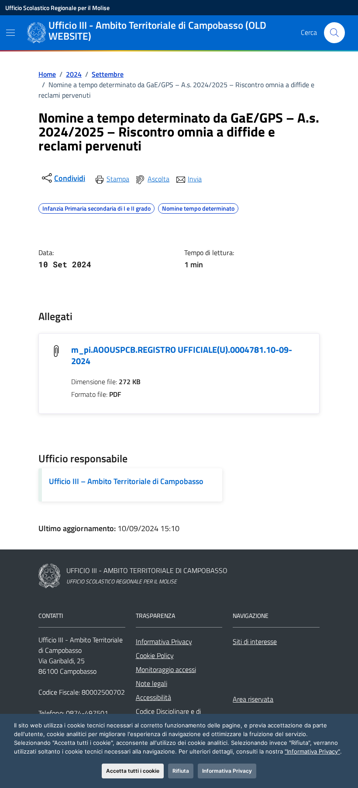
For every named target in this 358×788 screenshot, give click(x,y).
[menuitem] (111, 179)
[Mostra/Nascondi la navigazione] (10, 32)
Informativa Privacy (164, 641)
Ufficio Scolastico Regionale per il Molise (57, 7)
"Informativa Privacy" (312, 751)
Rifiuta (180, 771)
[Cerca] (334, 32)
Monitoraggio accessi (166, 669)
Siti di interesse (255, 641)
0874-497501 (87, 713)
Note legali (151, 683)
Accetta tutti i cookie (132, 771)
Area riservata (253, 699)
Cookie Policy (155, 655)
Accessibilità (153, 697)
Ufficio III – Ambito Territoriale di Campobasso (126, 481)
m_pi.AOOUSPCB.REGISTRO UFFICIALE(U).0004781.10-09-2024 (181, 355)
